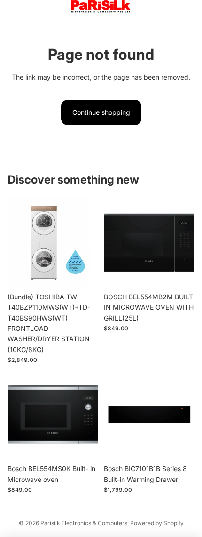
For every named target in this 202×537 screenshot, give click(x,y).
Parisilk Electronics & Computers (83, 523)
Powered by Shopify (157, 523)
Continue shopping (101, 112)
